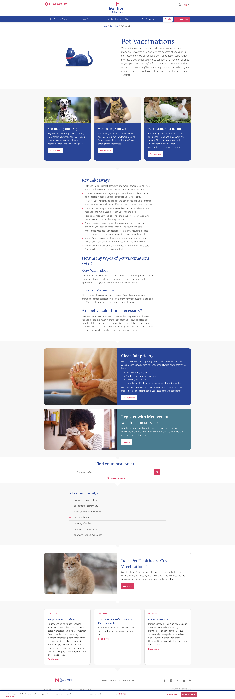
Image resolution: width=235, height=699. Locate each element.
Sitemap (89, 689)
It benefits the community (85, 506)
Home (105, 26)
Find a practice (181, 19)
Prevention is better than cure (87, 511)
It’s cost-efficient (81, 517)
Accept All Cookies (189, 694)
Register (126, 442)
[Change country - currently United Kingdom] (187, 5)
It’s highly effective (82, 523)
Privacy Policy (49, 689)
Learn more (127, 586)
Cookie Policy (61, 689)
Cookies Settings (171, 694)
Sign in (168, 19)
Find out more (55, 151)
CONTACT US (115, 680)
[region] (117, 694)
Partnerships (129, 680)
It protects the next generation (87, 535)
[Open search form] (181, 4)
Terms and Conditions (76, 689)
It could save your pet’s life (86, 500)
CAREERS (103, 680)
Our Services (114, 26)
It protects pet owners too (85, 529)
